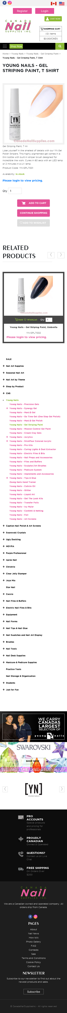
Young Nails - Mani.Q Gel (22, 412)
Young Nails (17, 54)
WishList (32, 319)
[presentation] (51, 255)
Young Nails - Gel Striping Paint (42, 54)
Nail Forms (11, 621)
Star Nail (10, 587)
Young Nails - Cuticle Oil (22, 486)
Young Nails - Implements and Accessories (31, 474)
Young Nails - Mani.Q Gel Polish (25, 421)
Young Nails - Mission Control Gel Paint (30, 429)
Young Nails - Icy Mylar (21, 507)
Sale (33, 954)
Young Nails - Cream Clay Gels (25, 433)
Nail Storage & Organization (20, 676)
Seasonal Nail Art (15, 373)
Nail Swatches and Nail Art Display (24, 635)
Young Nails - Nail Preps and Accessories (30, 457)
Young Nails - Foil (18, 515)
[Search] (59, 46)
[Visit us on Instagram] (36, 916)
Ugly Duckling (13, 539)
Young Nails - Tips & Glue (22, 478)
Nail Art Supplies (15, 366)
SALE (9, 359)
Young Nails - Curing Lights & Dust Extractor (32, 449)
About (33, 929)
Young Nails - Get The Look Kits (26, 498)
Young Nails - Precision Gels (24, 404)
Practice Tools (13, 669)
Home (6, 54)
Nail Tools (11, 649)
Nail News (33, 933)
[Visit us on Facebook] (31, 916)
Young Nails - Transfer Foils (24, 502)
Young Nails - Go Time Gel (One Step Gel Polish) (34, 416)
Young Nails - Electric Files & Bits (27, 453)
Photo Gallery (33, 941)
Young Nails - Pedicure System (25, 470)
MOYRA (10, 546)
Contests (33, 950)
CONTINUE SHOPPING (33, 213)
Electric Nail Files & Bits (18, 608)
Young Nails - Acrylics (21, 437)
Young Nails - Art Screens (22, 519)
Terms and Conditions (34, 958)
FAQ (33, 946)
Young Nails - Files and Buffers (25, 461)
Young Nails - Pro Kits (21, 445)
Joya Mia (10, 580)
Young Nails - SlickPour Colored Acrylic (30, 441)
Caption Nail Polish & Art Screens (23, 526)
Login (44, 11)
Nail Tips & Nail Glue (16, 628)
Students (10, 683)
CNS (8, 393)
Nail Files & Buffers (16, 601)
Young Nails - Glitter (20, 490)
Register (22, 11)
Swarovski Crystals (16, 533)
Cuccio (9, 594)
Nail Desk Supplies (15, 655)
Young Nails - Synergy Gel (23, 408)
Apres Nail (11, 560)
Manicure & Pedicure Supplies (21, 662)
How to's (33, 937)
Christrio (10, 567)
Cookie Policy (33, 962)
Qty (5, 191)
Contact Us (33, 966)
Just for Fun (12, 690)
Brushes (10, 642)
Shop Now (16, 46)
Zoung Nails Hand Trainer (22, 482)
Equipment (11, 614)
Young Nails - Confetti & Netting (26, 511)
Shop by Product (15, 386)
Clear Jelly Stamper (16, 573)
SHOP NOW (32, 730)
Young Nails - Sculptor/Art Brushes (27, 466)
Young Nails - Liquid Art (22, 494)
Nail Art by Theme (15, 380)
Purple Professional (16, 553)
